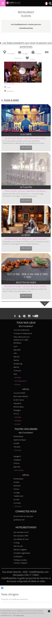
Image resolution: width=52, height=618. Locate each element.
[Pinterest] (24, 316)
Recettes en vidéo (26, 282)
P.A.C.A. (16, 413)
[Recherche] (50, 3)
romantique (18, 436)
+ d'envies (17, 450)
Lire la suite (26, 147)
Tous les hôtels (19, 393)
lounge (17, 492)
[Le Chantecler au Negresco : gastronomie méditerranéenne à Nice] (26, 219)
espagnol (17, 456)
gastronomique (20, 440)
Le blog (16, 542)
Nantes (16, 360)
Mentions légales (20, 549)
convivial (17, 503)
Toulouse (17, 370)
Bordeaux (17, 343)
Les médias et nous (21, 539)
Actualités (26, 187)
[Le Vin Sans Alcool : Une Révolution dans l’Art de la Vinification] (26, 118)
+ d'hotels (17, 420)
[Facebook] (14, 316)
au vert (16, 499)
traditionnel (18, 496)
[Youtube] (35, 316)
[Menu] (3, 3)
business (17, 485)
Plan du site (18, 546)
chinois (16, 463)
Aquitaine (17, 403)
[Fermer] (49, 611)
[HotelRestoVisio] (13, 3)
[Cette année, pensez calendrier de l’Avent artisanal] (26, 169)
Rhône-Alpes (19, 407)
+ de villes (17, 377)
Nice (15, 374)
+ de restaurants (20, 381)
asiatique (17, 460)
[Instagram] (29, 316)
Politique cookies (20, 560)
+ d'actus (17, 384)
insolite (16, 443)
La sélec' (26, 235)
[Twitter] (19, 316)
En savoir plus (19, 615)
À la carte (26, 134)
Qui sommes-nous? (21, 532)
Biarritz (16, 367)
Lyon (15, 346)
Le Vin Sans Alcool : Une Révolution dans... (26, 138)
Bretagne (17, 410)
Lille (15, 353)
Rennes (16, 356)
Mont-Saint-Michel (21, 396)
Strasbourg (18, 363)
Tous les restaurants (21, 330)
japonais (17, 466)
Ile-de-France (19, 400)
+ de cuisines (19, 470)
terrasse (17, 447)
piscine (16, 489)
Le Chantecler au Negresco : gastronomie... (26, 238)
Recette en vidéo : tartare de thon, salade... (26, 286)
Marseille (17, 350)
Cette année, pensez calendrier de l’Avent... (26, 191)
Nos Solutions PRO (21, 535)
